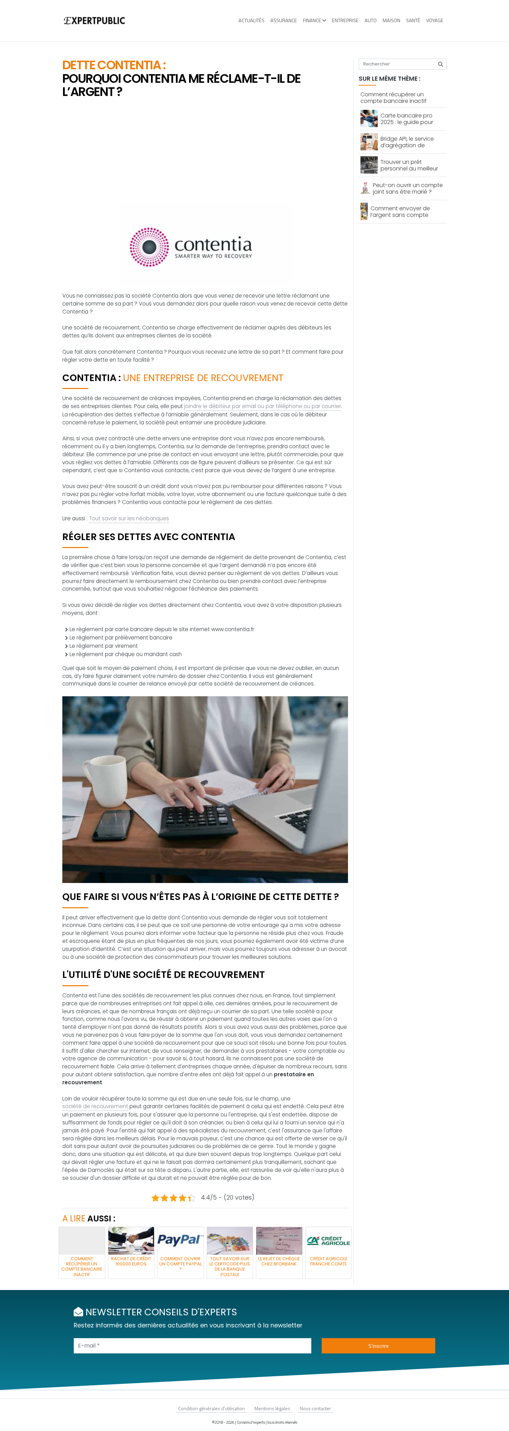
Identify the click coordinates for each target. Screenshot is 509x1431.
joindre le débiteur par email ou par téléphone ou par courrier (262, 406)
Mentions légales (272, 1408)
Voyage (435, 20)
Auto (371, 20)
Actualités (252, 20)
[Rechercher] (441, 64)
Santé (413, 20)
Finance (312, 20)
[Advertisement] (205, 152)
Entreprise (345, 20)
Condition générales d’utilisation (211, 1408)
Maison (391, 20)
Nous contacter (315, 1408)
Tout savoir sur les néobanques (129, 518)
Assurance (283, 20)
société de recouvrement (95, 1106)
